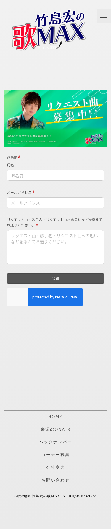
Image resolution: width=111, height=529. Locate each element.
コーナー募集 (55, 455)
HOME (55, 417)
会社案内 (55, 467)
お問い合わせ (55, 480)
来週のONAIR (56, 429)
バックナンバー (55, 442)
